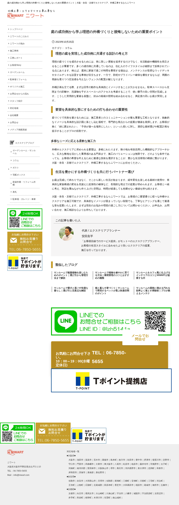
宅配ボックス (19, 175)
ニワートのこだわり (19, 36)
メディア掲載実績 (18, 129)
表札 (15, 192)
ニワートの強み (17, 43)
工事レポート (16, 58)
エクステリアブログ (24, 143)
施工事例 (14, 51)
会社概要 (14, 115)
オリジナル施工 (17, 86)
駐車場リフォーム (18, 79)
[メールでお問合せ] (145, 358)
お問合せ (14, 122)
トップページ (16, 29)
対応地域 (14, 108)
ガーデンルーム (17, 72)
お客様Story (15, 65)
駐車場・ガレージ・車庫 (24, 199)
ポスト (16, 167)
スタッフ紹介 (16, 101)
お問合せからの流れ (19, 94)
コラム (16, 160)
